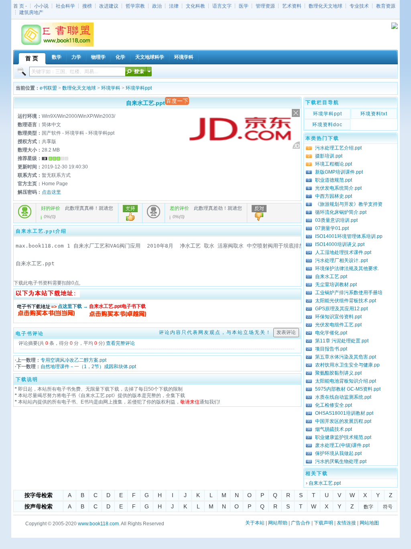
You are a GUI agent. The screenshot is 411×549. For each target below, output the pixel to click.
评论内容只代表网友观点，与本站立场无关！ (215, 332)
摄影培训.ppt (328, 156)
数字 (368, 507)
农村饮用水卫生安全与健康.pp (347, 365)
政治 (157, 6)
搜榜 (87, 6)
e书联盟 (48, 88)
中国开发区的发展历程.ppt (343, 421)
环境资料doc (327, 124)
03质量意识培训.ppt (336, 220)
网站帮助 (277, 523)
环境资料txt (373, 114)
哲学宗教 (135, 6)
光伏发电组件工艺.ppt (338, 325)
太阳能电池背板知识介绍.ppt (345, 381)
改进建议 (108, 6)
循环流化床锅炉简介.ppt (340, 212)
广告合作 (300, 523)
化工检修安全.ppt (333, 405)
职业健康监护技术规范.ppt (343, 437)
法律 (174, 6)
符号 (388, 507)
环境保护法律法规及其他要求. (347, 268)
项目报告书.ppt (331, 349)
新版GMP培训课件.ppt (339, 172)
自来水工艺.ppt (331, 276)
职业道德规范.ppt (333, 180)
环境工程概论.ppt (333, 164)
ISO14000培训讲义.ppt (339, 244)
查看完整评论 (120, 343)
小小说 (41, 6)
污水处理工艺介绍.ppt (338, 148)
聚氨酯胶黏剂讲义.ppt (338, 373)
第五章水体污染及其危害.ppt (345, 357)
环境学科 (110, 88)
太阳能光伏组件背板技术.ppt (345, 300)
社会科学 (65, 6)
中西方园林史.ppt (333, 196)
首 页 (18, 6)
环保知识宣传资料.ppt (338, 317)
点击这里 (51, 192)
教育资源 (385, 6)
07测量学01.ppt (332, 228)
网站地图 (369, 523)
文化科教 (195, 6)
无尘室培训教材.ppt (336, 284)
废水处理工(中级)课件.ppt (342, 445)
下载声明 (323, 523)
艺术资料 (291, 6)
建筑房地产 (31, 12)
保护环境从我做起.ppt (338, 453)
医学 (243, 6)
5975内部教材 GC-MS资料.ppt (347, 389)
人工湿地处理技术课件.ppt (343, 252)
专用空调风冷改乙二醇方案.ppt (73, 360)
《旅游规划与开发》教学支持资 (349, 204)
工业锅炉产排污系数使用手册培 (349, 292)
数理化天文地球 (325, 6)
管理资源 (265, 6)
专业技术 (359, 6)
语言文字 (222, 6)
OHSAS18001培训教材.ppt (344, 413)
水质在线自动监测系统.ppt (343, 397)
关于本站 (255, 523)
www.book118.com (98, 523)
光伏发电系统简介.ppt (338, 188)
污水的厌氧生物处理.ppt (340, 461)
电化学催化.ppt (331, 333)
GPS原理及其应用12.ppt (341, 308)
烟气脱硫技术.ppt (333, 429)
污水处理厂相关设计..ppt (341, 260)
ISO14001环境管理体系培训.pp (349, 236)
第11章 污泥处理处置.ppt (341, 341)
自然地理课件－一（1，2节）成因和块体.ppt (88, 366)
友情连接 (346, 523)
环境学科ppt (139, 88)
